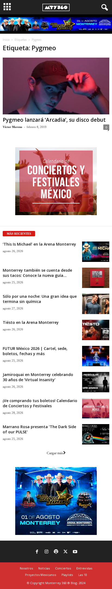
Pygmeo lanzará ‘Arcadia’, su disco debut (54, 119)
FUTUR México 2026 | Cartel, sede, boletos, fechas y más (35, 351)
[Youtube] (75, 552)
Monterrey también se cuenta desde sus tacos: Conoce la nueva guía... (37, 273)
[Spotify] (56, 552)
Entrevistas (84, 568)
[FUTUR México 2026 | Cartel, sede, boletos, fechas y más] (95, 356)
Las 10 (82, 575)
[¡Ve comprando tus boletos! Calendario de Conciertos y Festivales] (95, 408)
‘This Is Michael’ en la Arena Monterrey (39, 244)
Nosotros (26, 568)
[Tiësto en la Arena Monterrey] (95, 330)
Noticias (44, 568)
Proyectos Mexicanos (40, 575)
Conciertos (63, 568)
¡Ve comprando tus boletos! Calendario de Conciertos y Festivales (40, 403)
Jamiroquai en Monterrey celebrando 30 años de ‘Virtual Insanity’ (38, 377)
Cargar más (55, 453)
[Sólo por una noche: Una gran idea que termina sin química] (95, 304)
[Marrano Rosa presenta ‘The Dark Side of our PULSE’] (95, 434)
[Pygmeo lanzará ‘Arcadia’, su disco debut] (56, 86)
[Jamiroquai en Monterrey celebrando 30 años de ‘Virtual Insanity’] (95, 382)
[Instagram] (46, 552)
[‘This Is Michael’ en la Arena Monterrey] (95, 252)
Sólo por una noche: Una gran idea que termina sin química (40, 299)
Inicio (6, 40)
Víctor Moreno (12, 127)
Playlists (67, 575)
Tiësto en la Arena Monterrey (31, 322)
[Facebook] (37, 552)
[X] (65, 552)
